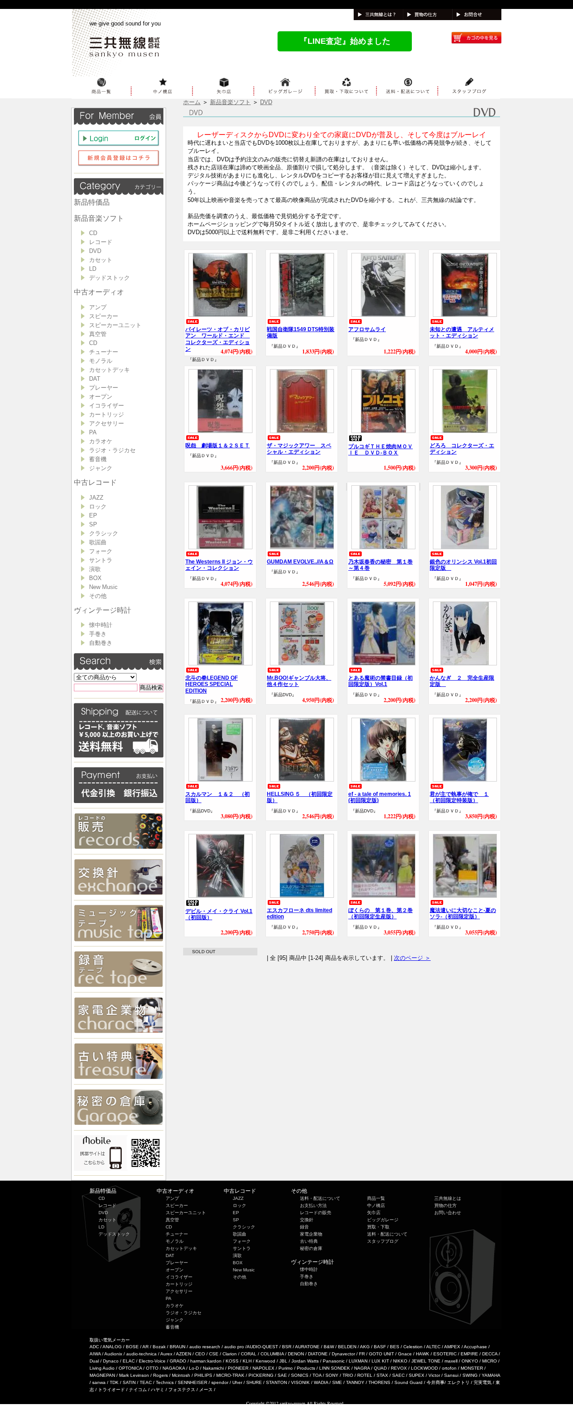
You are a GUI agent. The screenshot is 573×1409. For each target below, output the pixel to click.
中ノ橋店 (376, 1205)
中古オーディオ (99, 292)
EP (93, 515)
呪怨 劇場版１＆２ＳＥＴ (217, 445)
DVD (95, 251)
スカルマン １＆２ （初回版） (217, 797)
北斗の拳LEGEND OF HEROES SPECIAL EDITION (211, 684)
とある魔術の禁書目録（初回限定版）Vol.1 (380, 681)
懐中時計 (100, 625)
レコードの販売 (315, 1212)
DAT (94, 378)
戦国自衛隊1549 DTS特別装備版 (300, 332)
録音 (304, 1226)
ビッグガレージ (382, 1219)
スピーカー (103, 316)
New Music (103, 587)
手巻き (98, 634)
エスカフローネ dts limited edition (299, 913)
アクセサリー (106, 423)
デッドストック (109, 277)
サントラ (100, 560)
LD (92, 268)
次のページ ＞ (412, 958)
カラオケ (100, 441)
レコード (100, 242)
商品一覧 (376, 1198)
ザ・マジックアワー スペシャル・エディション (299, 448)
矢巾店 (374, 1212)
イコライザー (106, 405)
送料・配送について (320, 1198)
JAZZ (96, 497)
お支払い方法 (313, 1205)
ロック (98, 506)
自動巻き (100, 642)
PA (93, 432)
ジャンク (100, 468)
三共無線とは (447, 1198)
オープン (100, 396)
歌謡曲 (98, 542)
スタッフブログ (382, 1241)
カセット (100, 260)
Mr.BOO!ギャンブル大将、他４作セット (299, 681)
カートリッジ (106, 414)
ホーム (192, 102)
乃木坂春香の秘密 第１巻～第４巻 (380, 565)
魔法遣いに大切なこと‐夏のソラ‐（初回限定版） (463, 913)
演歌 (95, 569)
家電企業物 (311, 1234)
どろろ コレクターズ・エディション (462, 448)
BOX (95, 578)
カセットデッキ (109, 369)
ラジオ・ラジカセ (112, 450)
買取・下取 (378, 1226)
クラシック (103, 533)
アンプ (98, 307)
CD (93, 233)
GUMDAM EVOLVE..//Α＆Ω (300, 562)
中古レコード (95, 482)
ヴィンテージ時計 (102, 610)
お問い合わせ (447, 1212)
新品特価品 (92, 202)
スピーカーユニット (115, 325)
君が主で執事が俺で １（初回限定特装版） (459, 797)
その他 (98, 596)
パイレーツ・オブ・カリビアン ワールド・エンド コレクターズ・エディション (217, 339)
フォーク (100, 551)
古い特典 (309, 1241)
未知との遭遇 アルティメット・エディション (462, 332)
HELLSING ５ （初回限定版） (300, 797)
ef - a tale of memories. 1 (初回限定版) (379, 797)
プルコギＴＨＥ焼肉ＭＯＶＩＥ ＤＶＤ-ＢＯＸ (380, 449)
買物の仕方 (445, 1205)
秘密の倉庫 (311, 1248)
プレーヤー (103, 387)
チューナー (103, 352)
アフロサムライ (367, 329)
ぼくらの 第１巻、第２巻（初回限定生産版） (380, 913)
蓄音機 (98, 459)
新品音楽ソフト (99, 218)
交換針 (306, 1219)
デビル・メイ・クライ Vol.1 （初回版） (218, 914)
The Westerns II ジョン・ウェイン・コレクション (219, 565)
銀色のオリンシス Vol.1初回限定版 (463, 565)
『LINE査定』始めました (344, 41)
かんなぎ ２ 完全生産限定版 (462, 681)
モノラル (100, 361)
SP (93, 524)
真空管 (98, 334)
